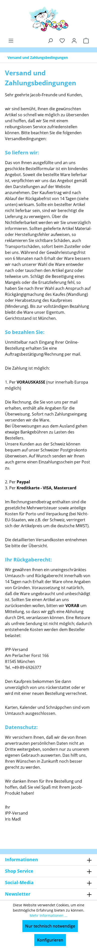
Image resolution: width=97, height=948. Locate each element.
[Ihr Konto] (74, 40)
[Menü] (11, 40)
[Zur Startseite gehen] (48, 18)
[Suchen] (50, 40)
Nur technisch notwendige (50, 926)
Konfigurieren (50, 940)
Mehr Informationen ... (48, 915)
